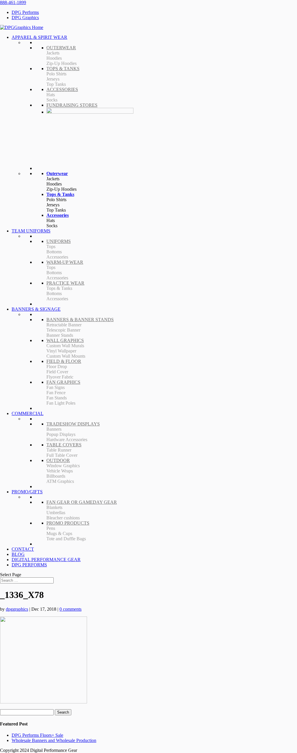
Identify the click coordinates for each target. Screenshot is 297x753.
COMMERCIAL (28, 413)
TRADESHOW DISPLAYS (73, 423)
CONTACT (23, 549)
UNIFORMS (58, 241)
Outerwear (57, 173)
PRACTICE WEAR (65, 283)
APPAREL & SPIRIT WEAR (39, 37)
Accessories (57, 215)
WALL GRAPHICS (65, 340)
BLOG (18, 554)
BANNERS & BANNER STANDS (80, 319)
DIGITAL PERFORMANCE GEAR (46, 559)
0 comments (70, 609)
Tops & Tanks (60, 194)
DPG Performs (25, 12)
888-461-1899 (13, 2)
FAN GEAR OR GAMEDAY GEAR (81, 502)
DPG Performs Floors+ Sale (37, 735)
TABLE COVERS (64, 444)
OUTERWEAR (61, 47)
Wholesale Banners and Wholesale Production (54, 740)
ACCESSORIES (62, 89)
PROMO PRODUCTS (67, 523)
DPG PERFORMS (29, 564)
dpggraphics (17, 609)
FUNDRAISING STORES (71, 105)
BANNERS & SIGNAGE (36, 309)
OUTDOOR (58, 460)
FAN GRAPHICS (63, 382)
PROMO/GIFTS (27, 491)
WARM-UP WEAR (64, 262)
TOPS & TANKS (62, 68)
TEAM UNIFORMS (31, 230)
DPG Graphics (25, 17)
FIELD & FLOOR (63, 361)
